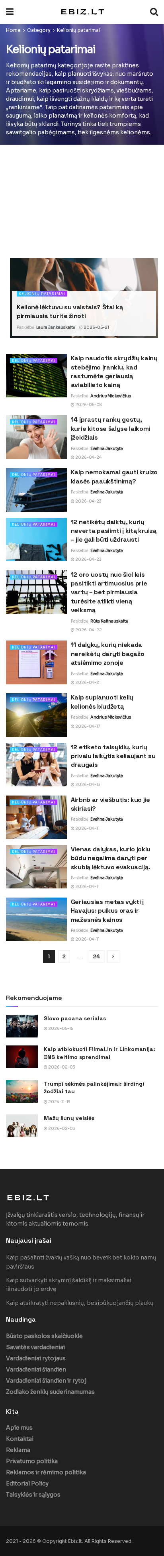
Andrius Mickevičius (110, 396)
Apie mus (19, 1427)
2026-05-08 (88, 404)
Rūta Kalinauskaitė (109, 621)
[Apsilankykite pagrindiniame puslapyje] (82, 12)
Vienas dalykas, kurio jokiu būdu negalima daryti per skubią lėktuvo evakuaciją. (110, 858)
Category (39, 30)
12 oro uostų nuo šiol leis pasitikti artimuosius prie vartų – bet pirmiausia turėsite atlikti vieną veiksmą (109, 592)
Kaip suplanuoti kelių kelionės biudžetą (102, 701)
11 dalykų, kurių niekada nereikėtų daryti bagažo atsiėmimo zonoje (107, 653)
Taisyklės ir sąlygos (33, 1494)
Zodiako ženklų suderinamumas (50, 1391)
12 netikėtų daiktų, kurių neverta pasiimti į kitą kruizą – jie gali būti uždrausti (113, 531)
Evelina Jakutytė (106, 448)
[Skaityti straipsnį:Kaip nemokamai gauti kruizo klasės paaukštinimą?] (36, 489)
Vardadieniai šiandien (36, 1369)
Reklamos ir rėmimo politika (46, 1472)
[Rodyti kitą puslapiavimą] (113, 956)
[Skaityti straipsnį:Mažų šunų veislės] (22, 1125)
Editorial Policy (27, 1483)
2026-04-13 (87, 784)
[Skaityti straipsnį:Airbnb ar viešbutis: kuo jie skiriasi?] (36, 817)
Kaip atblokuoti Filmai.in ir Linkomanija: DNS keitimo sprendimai (99, 1053)
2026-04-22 (88, 630)
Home (13, 30)
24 (96, 956)
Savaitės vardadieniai (35, 1347)
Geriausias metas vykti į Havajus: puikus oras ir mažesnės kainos (107, 911)
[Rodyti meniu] (10, 12)
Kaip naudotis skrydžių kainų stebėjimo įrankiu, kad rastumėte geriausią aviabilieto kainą (114, 371)
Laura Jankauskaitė (55, 327)
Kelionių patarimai (78, 30)
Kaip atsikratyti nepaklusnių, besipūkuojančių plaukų (80, 1302)
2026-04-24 (88, 457)
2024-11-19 (58, 1101)
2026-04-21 (87, 682)
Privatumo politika (32, 1461)
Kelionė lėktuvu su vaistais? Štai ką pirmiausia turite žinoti (70, 311)
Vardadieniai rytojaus (36, 1358)
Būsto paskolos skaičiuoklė (44, 1336)
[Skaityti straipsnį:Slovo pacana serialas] (22, 1026)
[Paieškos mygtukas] (154, 12)
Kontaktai (19, 1438)
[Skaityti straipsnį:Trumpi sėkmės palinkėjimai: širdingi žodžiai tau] (22, 1091)
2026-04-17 (87, 726)
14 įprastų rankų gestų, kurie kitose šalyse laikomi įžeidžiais (110, 428)
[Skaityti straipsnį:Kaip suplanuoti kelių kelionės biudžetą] (36, 715)
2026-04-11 (87, 828)
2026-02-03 (61, 1067)
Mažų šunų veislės (69, 1118)
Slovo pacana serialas (75, 1018)
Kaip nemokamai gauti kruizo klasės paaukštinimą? (114, 476)
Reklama (18, 1450)
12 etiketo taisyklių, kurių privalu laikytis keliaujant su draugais (113, 756)
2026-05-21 (96, 327)
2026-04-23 (88, 501)
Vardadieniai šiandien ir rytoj (46, 1380)
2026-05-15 (60, 1028)
